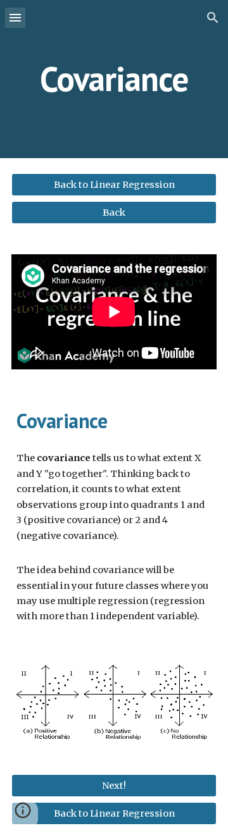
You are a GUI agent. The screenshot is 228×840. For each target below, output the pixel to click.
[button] (15, 17)
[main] (114, 79)
